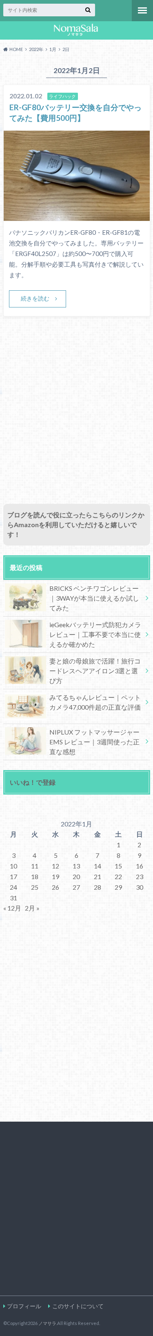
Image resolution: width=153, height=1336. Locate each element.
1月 (52, 49)
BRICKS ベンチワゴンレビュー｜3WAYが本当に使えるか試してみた (94, 598)
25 (34, 887)
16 (139, 866)
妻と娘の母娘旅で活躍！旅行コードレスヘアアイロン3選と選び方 (95, 670)
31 (13, 898)
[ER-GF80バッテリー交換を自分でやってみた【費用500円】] (77, 216)
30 (139, 887)
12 (55, 866)
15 (118, 866)
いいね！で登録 (32, 782)
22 (118, 876)
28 (97, 887)
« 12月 (12, 908)
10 (13, 866)
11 (34, 866)
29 (118, 887)
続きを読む (35, 298)
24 (13, 887)
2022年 (36, 49)
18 (34, 876)
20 (76, 876)
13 (76, 866)
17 (13, 876)
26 (55, 887)
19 (55, 876)
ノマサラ (47, 1323)
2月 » (32, 908)
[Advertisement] (76, 419)
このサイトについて (78, 1306)
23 (139, 876)
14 (97, 866)
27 (76, 887)
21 (97, 876)
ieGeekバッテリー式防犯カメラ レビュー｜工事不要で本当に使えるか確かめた (95, 634)
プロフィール (24, 1306)
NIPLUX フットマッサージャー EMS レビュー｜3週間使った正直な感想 (94, 741)
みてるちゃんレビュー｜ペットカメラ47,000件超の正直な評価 (95, 702)
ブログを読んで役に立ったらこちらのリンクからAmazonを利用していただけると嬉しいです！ (75, 524)
